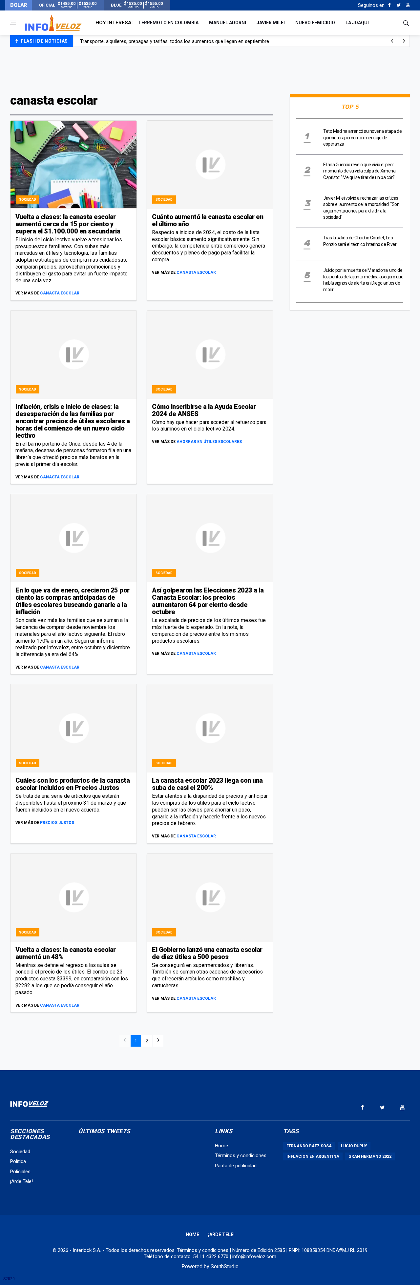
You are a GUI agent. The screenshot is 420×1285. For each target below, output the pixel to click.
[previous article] (404, 41)
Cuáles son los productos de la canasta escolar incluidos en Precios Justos (72, 784)
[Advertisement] (210, 69)
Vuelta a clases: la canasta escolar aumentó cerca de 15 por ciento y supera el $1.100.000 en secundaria (67, 224)
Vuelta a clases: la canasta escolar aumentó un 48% (65, 953)
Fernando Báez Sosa (309, 1146)
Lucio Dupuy (354, 1146)
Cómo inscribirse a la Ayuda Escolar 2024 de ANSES (204, 410)
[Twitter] (398, 5)
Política (18, 1161)
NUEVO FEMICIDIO (315, 22)
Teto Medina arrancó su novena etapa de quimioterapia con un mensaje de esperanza (362, 138)
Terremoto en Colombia (168, 22)
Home (221, 1146)
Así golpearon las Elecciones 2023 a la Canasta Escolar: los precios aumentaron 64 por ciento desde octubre (207, 601)
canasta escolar (59, 293)
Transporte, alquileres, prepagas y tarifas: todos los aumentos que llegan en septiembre (174, 41)
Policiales (20, 1172)
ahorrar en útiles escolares (209, 441)
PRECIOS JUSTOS (57, 822)
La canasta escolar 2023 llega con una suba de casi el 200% (207, 784)
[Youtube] (408, 5)
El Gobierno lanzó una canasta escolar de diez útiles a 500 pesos (207, 953)
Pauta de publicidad (236, 1166)
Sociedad (27, 199)
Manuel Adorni (227, 22)
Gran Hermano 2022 (369, 1156)
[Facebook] (389, 5)
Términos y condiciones (240, 1155)
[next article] (392, 41)
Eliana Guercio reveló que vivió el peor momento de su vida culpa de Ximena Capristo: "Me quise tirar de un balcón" (359, 171)
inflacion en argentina (312, 1156)
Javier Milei (271, 22)
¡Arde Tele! (21, 1181)
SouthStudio (225, 1266)
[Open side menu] (13, 23)
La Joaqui (357, 22)
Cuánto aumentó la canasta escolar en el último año (207, 220)
